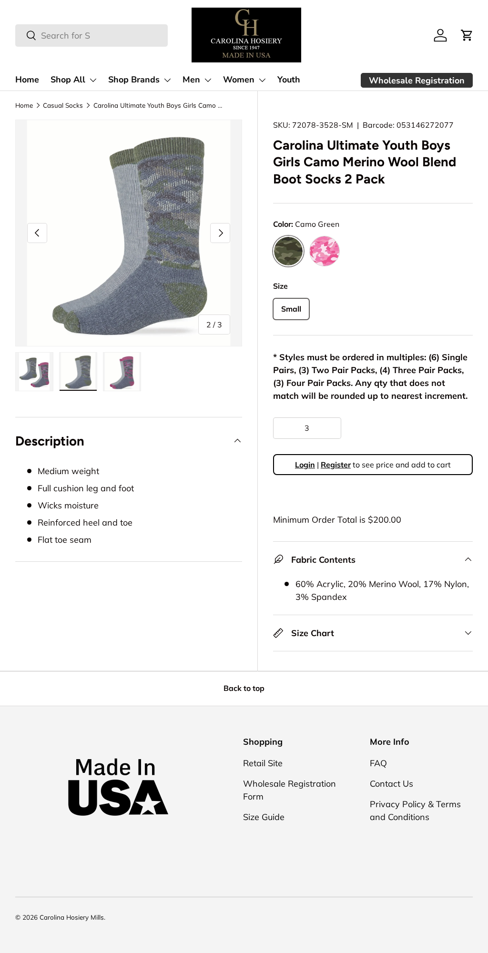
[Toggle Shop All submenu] (93, 80)
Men (191, 79)
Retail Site (263, 763)
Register (336, 464)
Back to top (244, 688)
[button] (467, 35)
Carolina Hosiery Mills (72, 917)
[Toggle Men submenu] (208, 80)
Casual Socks (63, 105)
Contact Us (391, 783)
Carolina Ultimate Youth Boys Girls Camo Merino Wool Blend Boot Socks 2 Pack (157, 105)
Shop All (68, 79)
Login (305, 464)
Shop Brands (134, 79)
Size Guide (264, 816)
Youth (288, 79)
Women (238, 79)
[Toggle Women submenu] (262, 80)
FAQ (378, 763)
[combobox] (91, 35)
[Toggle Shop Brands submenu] (167, 80)
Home (27, 79)
